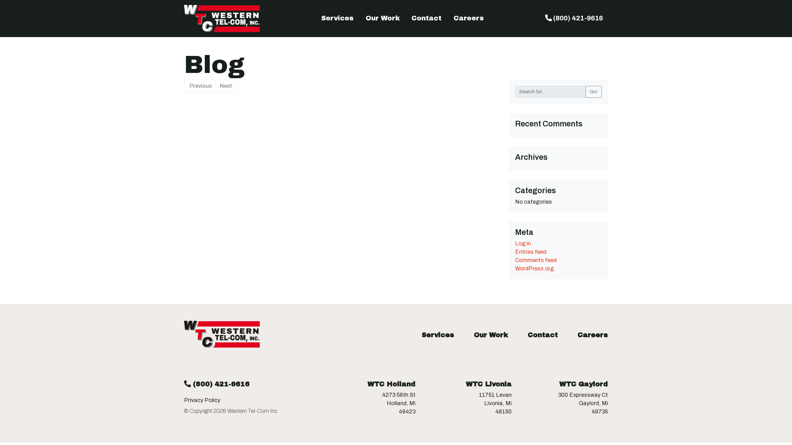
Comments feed (536, 260)
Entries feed (530, 252)
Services (337, 18)
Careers (469, 18)
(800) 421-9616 (577, 18)
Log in (523, 243)
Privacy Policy (202, 400)
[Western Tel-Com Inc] (222, 18)
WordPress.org (534, 268)
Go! (594, 91)
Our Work (383, 18)
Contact (426, 18)
